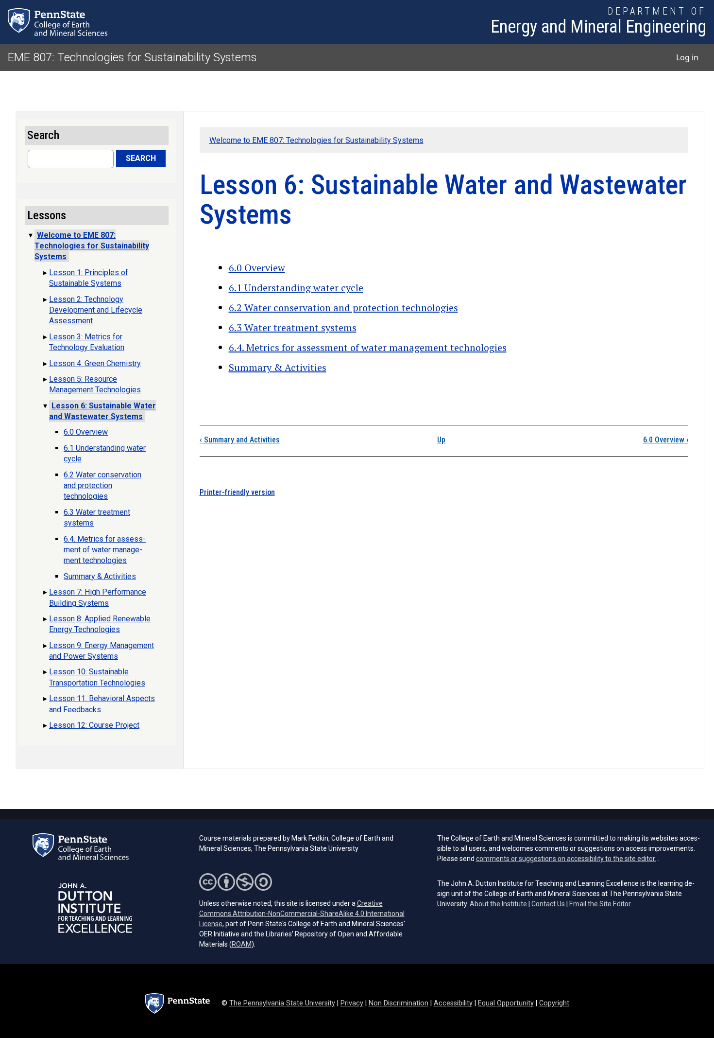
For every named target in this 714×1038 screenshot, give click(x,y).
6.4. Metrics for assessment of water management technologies (368, 347)
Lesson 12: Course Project (94, 725)
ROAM (242, 944)
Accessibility (453, 1003)
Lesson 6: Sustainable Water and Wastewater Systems (102, 411)
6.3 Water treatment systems (293, 327)
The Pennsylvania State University (282, 1003)
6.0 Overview (257, 267)
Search (141, 158)
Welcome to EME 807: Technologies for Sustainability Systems (316, 140)
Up (441, 439)
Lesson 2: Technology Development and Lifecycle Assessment (95, 310)
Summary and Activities (240, 439)
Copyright (554, 1003)
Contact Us (548, 904)
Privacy (351, 1003)
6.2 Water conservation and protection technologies (343, 307)
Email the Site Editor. (600, 904)
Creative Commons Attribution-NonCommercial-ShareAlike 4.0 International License (302, 913)
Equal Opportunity (506, 1003)
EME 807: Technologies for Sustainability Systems (132, 57)
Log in (687, 57)
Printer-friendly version (237, 492)
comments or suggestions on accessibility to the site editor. (566, 858)
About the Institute (498, 904)
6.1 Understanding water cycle (296, 287)
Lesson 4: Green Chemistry (95, 363)
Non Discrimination (398, 1003)
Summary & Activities (277, 367)
